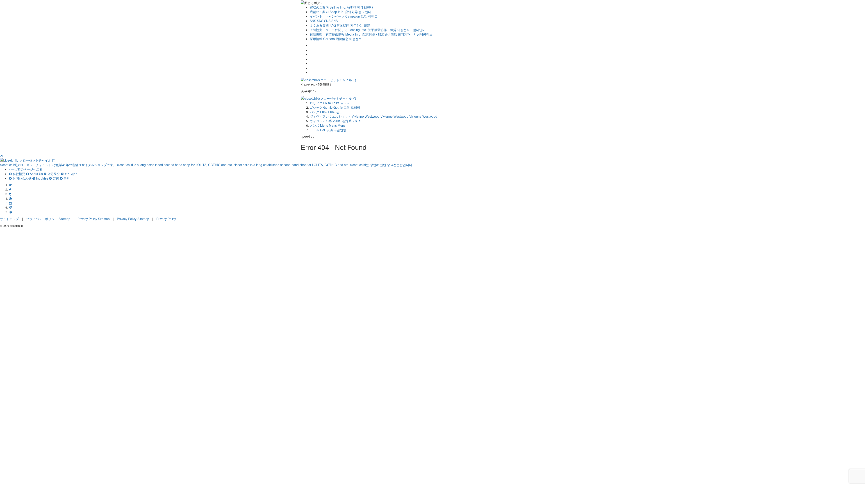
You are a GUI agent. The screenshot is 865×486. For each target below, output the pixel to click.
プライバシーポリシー (42, 218)
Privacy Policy (87, 218)
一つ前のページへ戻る (26, 169)
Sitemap (64, 218)
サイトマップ (9, 218)
